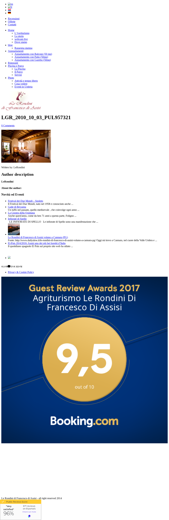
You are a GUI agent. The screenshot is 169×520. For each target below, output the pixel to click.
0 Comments (8, 125)
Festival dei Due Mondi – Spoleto (25, 201)
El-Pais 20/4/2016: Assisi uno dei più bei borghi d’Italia (37, 243)
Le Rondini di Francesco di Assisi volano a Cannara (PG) (38, 237)
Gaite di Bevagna (17, 206)
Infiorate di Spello (17, 218)
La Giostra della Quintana (21, 212)
